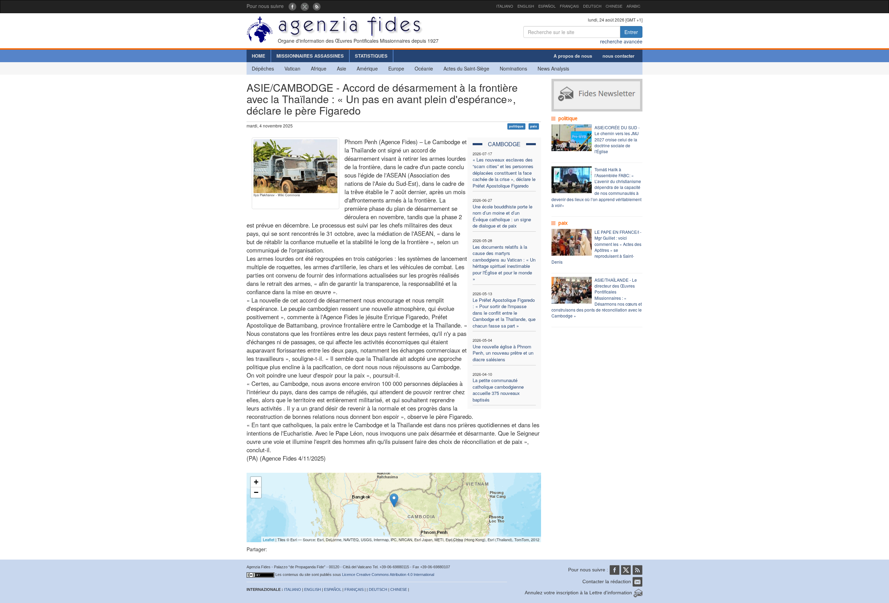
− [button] (256, 492)
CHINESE (614, 6)
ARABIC (633, 6)
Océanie (424, 68)
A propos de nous (573, 55)
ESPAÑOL (547, 6)
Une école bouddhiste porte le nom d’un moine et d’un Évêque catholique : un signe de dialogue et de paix (502, 216)
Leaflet (268, 539)
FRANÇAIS (569, 6)
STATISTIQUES (371, 55)
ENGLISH (525, 6)
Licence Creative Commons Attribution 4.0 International (388, 574)
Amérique (367, 68)
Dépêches (263, 68)
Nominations (513, 68)
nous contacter (618, 55)
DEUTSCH (592, 6)
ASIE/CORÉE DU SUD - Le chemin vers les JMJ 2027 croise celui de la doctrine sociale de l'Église (617, 139)
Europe (396, 68)
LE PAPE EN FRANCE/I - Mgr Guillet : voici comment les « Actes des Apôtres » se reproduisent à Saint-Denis (596, 247)
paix (533, 126)
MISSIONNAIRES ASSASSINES (310, 55)
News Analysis (553, 68)
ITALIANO (504, 6)
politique (516, 126)
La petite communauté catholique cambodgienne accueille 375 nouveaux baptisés (498, 390)
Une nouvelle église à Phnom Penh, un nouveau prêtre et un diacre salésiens (503, 353)
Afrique (318, 68)
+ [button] (256, 482)
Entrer (631, 31)
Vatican (292, 68)
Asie (341, 68)
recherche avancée (621, 41)
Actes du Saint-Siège (466, 68)
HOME (258, 55)
